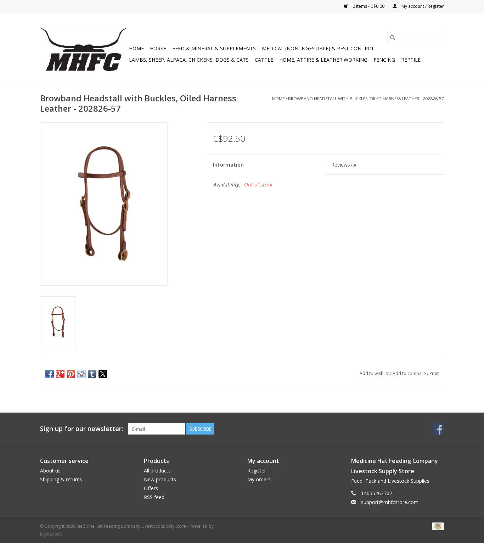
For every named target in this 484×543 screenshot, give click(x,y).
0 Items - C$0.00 (368, 6)
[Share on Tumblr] (92, 374)
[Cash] (436, 526)
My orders (259, 479)
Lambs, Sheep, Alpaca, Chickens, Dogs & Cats (189, 59)
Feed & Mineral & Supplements (214, 48)
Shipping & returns (61, 479)
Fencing (384, 59)
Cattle (264, 59)
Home (136, 48)
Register (256, 470)
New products (160, 479)
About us (50, 470)
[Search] (392, 37)
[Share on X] (103, 374)
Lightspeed (51, 534)
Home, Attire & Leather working (323, 59)
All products (157, 470)
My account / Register (422, 6)
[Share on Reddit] (81, 374)
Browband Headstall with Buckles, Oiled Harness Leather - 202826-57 (366, 99)
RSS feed (154, 497)
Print (434, 373)
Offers (151, 488)
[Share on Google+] (60, 374)
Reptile (411, 59)
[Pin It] (71, 374)
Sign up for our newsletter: (81, 428)
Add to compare (410, 373)
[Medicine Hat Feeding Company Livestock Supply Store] (83, 48)
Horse (158, 48)
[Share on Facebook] (49, 374)
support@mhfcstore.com (389, 502)
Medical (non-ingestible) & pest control (318, 48)
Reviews (343, 164)
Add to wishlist (375, 373)
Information (228, 164)
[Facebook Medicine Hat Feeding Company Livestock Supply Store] (438, 429)
